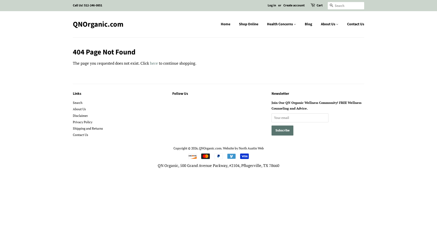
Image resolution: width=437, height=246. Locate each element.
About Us (328, 24)
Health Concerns (280, 24)
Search (77, 102)
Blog (308, 24)
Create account (294, 5)
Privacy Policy (82, 122)
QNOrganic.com (98, 24)
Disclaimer (80, 115)
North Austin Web (251, 148)
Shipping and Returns (88, 128)
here (154, 63)
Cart (320, 5)
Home (225, 24)
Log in (272, 5)
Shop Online (248, 24)
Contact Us (355, 24)
